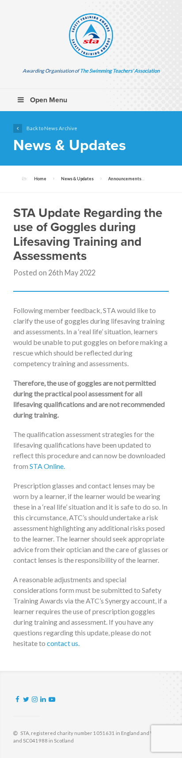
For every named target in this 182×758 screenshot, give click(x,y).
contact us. (63, 643)
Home (40, 178)
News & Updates (77, 178)
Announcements (124, 178)
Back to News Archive (52, 128)
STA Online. (47, 466)
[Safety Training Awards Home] (91, 35)
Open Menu (47, 100)
